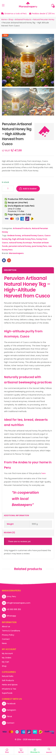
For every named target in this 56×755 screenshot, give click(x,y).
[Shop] (7, 749)
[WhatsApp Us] (35, 749)
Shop (11, 19)
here (43, 473)
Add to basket (30, 188)
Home (4, 19)
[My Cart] (21, 749)
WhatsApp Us (35, 752)
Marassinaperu (16, 253)
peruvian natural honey (20, 246)
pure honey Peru (39, 246)
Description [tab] (10, 270)
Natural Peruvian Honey (43, 19)
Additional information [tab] (16, 515)
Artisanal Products (23, 19)
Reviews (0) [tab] (9, 532)
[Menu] (3, 5)
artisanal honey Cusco (32, 235)
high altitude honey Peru (23, 239)
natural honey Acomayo (20, 242)
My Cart (21, 752)
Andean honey (14, 235)
